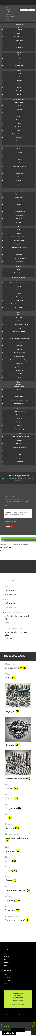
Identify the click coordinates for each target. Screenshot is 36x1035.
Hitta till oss (7, 977)
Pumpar (19, 130)
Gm (19, 58)
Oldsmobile (19, 91)
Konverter (19, 440)
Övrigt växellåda (19, 461)
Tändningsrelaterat (19, 215)
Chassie (18, 146)
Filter (19, 105)
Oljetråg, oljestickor (19, 352)
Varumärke (4, 540)
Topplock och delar (19, 367)
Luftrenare (19, 120)
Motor (18, 314)
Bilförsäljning (10, 12)
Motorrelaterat (19, 208)
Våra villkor (7, 980)
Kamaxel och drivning (19, 331)
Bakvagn (19, 152)
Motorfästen (19, 342)
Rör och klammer (19, 44)
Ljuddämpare (19, 40)
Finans (5, 983)
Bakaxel (19, 148)
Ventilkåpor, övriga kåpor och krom (19, 374)
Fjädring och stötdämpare (19, 166)
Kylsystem (19, 222)
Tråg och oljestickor (19, 450)
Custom (18, 189)
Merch (18, 312)
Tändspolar (19, 422)
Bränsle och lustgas (18, 99)
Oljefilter (19, 345)
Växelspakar (19, 458)
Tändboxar (19, 415)
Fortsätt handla (9, 1033)
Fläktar (19, 286)
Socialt (5, 986)
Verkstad (8, 10)
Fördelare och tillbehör (19, 411)
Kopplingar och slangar (18, 277)
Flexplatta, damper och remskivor (19, 324)
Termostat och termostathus (19, 304)
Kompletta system (19, 36)
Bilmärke (18, 70)
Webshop (8, 14)
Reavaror (18, 384)
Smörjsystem (19, 363)
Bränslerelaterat (19, 201)
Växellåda (19, 218)
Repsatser (19, 141)
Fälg (19, 163)
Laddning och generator (19, 244)
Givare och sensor (19, 240)
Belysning (19, 233)
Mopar (19, 62)
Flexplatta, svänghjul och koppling (19, 436)
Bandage (19, 29)
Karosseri (18, 266)
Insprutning (19, 112)
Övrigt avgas (19, 47)
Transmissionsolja (19, 403)
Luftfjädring (19, 177)
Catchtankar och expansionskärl (19, 282)
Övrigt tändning (19, 429)
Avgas (18, 27)
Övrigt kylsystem (19, 300)
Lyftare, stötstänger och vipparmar (19, 338)
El (18, 227)
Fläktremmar (19, 290)
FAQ (5, 974)
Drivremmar (19, 317)
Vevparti (19, 377)
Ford (19, 55)
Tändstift (19, 425)
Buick (19, 73)
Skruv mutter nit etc (19, 211)
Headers (19, 33)
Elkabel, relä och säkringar (19, 237)
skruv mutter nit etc (19, 273)
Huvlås (19, 204)
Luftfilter (19, 116)
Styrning (19, 184)
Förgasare (19, 109)
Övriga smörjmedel (19, 396)
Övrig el (19, 251)
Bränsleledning (19, 102)
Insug (19, 328)
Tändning (18, 408)
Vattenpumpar (19, 307)
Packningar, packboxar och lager (19, 359)
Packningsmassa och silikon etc (19, 400)
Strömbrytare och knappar (19, 258)
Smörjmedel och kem (18, 386)
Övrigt (18, 382)
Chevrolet (19, 80)
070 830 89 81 (19, 1001)
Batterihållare (19, 197)
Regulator (19, 137)
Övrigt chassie (19, 180)
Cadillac (19, 77)
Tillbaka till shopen (18, 1030)
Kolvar (19, 335)
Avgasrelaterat (19, 194)
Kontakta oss (10, 16)
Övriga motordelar (19, 356)
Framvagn (19, 170)
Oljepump (19, 349)
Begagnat (18, 52)
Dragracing (18, 191)
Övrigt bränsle (19, 127)
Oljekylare (19, 443)
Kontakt (6, 965)
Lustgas (19, 123)
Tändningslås (19, 261)
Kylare (19, 293)
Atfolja (19, 389)
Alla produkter (19, 24)
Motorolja (19, 393)
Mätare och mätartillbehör (19, 247)
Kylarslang (19, 297)
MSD (5, 506)
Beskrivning (4, 538)
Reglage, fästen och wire (19, 134)
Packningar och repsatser (19, 447)
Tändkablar (19, 418)
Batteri (19, 230)
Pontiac (19, 94)
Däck (19, 159)
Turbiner (19, 454)
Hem (7, 7)
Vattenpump (19, 370)
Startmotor (19, 254)
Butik (5, 959)
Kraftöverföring (19, 173)
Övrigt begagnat (19, 65)
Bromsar (19, 156)
